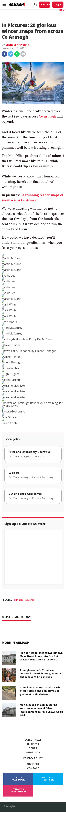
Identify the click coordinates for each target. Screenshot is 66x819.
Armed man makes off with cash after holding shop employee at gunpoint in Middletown (40, 691)
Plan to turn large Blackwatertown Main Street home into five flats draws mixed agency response (41, 656)
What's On (33, 752)
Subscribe (44, 4)
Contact (33, 768)
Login (58, 4)
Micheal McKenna (17, 44)
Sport (33, 748)
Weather (29, 599)
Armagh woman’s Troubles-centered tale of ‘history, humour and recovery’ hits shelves (40, 673)
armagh (18, 599)
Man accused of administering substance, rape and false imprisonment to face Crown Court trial (41, 710)
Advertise (33, 764)
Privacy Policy (33, 758)
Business (33, 744)
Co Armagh (47, 116)
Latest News (33, 740)
